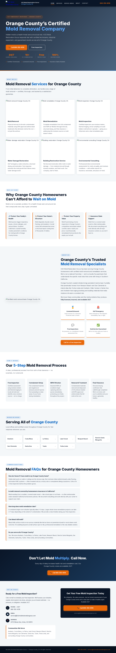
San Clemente (14, 446)
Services (59, 3)
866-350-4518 (105, 3)
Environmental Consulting (89, 161)
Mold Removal (13, 121)
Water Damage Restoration (18, 161)
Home (52, 3)
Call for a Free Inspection (72, 342)
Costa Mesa (31, 439)
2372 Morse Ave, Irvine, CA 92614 (22, 622)
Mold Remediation (50, 121)
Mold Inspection (85, 121)
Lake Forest (66, 439)
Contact (85, 3)
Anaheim (14, 439)
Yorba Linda (66, 446)
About (78, 3)
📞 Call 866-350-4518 (16, 47)
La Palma (49, 439)
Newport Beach (84, 439)
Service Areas (69, 3)
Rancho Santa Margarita (102, 439)
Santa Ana (31, 446)
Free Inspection (36, 47)
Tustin (49, 446)
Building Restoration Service (54, 161)
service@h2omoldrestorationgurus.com (23, 616)
